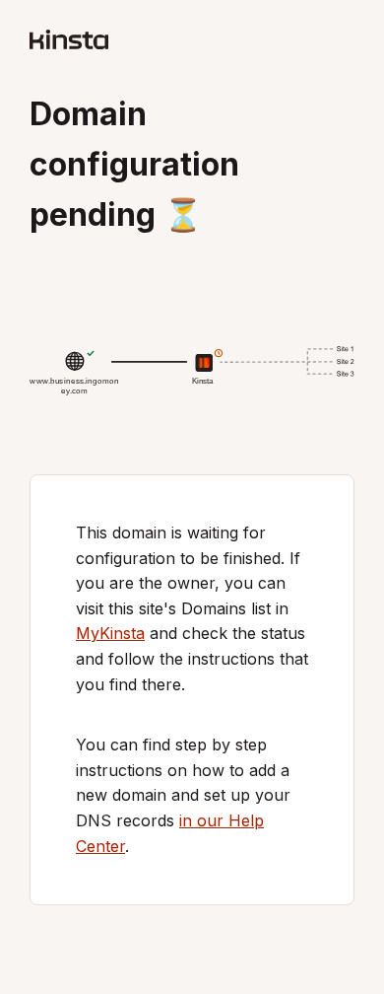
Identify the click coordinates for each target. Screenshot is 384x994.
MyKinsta (110, 633)
